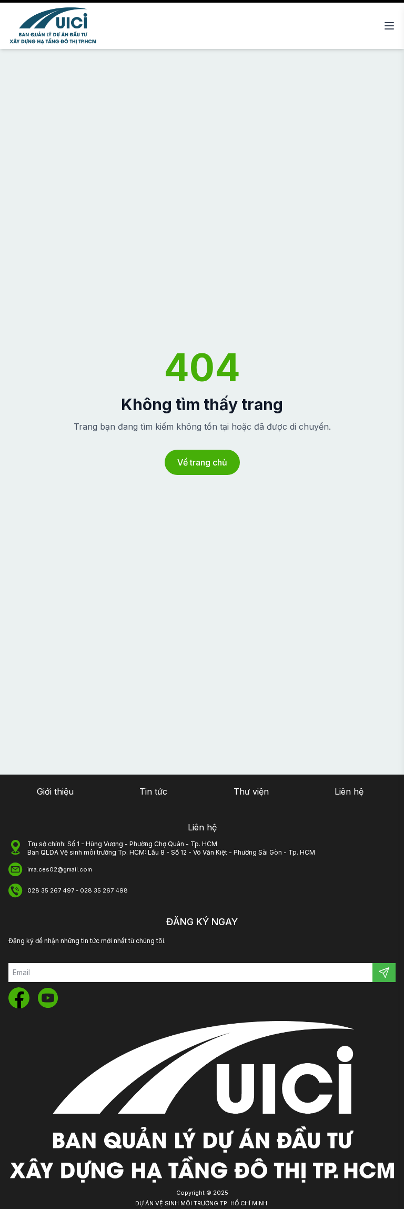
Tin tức (153, 791)
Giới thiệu (55, 791)
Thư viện (251, 791)
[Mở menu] (389, 25)
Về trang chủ (202, 462)
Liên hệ (349, 791)
